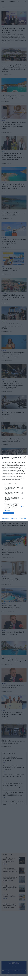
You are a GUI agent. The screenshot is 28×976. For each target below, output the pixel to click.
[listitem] (14, 484)
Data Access (14, 518)
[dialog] (14, 488)
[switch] (22, 488)
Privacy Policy (22, 518)
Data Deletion (5, 518)
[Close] (25, 457)
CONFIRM (8, 513)
